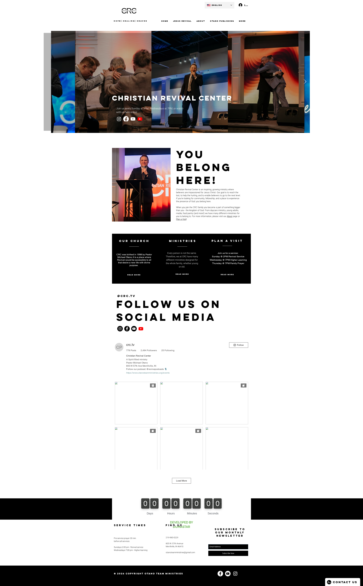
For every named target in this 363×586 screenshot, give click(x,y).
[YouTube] (134, 328)
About (229, 216)
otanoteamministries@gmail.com (180, 552)
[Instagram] (119, 119)
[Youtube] (133, 119)
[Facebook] (126, 119)
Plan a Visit (181, 219)
